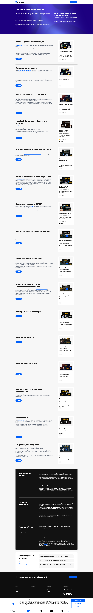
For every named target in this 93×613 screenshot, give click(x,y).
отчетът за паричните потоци (41, 289)
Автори (32, 587)
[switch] (41, 611)
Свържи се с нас (23, 563)
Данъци (17, 596)
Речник (43, 2)
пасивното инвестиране (20, 45)
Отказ (78, 606)
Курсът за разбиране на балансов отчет (23, 260)
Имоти (17, 591)
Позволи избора (78, 603)
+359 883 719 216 (68, 587)
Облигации (17, 589)
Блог (40, 2)
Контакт (54, 2)
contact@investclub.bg (69, 589)
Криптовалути (18, 593)
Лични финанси (18, 594)
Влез (67, 2)
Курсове (34, 2)
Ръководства (48, 2)
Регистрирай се (73, 2)
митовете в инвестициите (35, 365)
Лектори (33, 589)
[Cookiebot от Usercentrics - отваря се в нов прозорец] (13, 611)
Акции (17, 587)
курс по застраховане (22, 420)
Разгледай (19, 58)
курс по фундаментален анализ (24, 70)
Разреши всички (78, 600)
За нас (48, 589)
